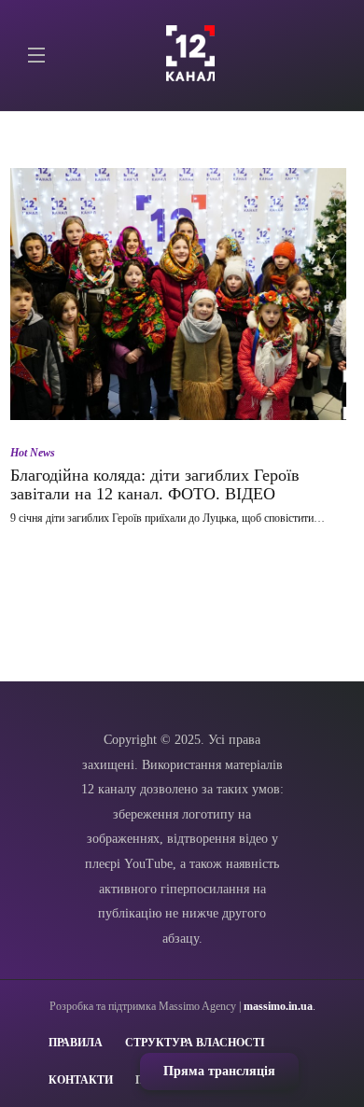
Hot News (32, 452)
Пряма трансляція (219, 1071)
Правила (76, 1042)
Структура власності (195, 1042)
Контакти (81, 1079)
